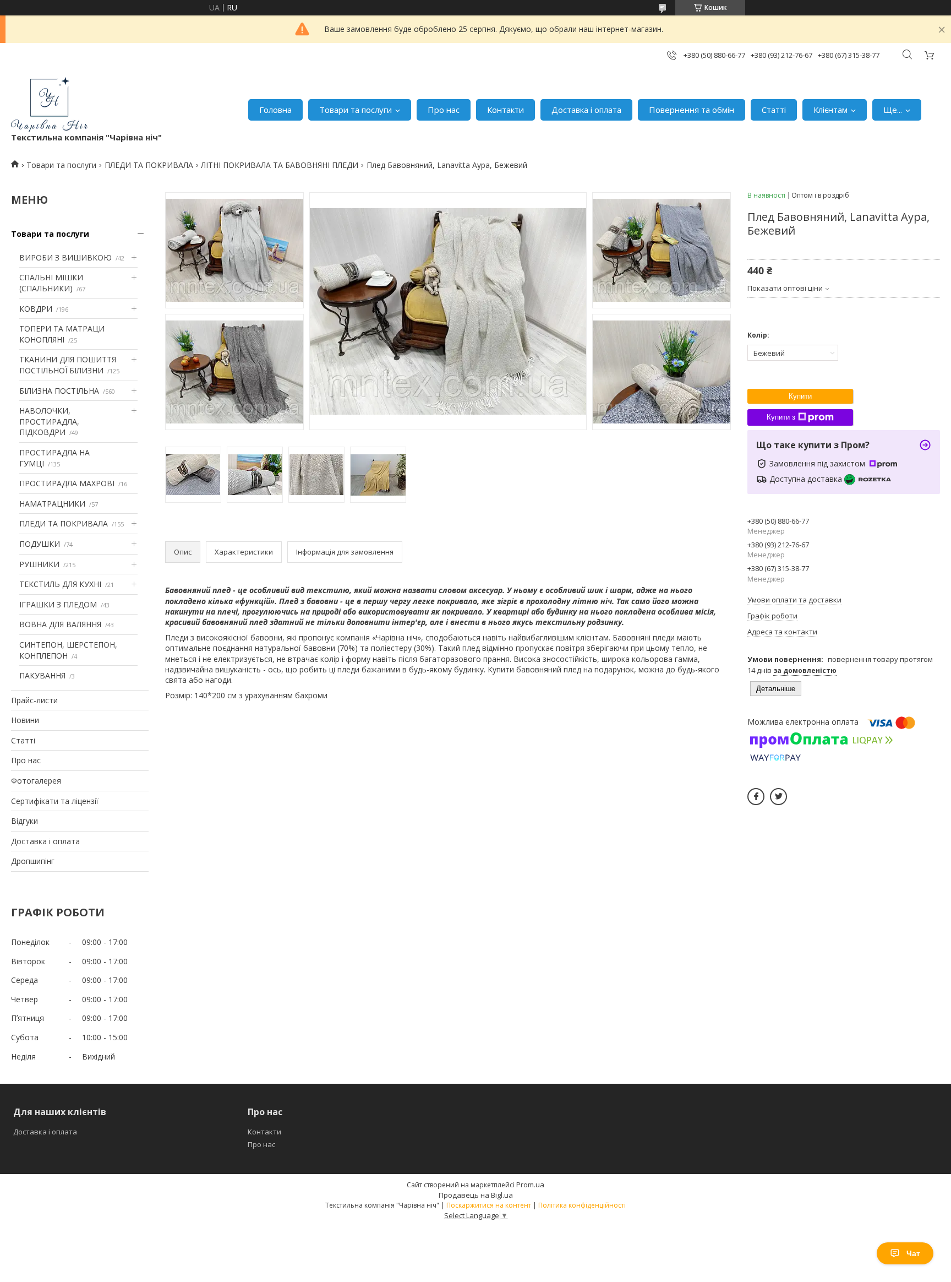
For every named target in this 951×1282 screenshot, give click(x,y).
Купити (800, 396)
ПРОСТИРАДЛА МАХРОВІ (66, 483)
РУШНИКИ (39, 564)
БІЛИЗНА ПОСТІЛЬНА (59, 390)
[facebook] (755, 796)
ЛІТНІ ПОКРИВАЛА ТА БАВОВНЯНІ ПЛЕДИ (279, 165)
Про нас (444, 109)
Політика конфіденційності (582, 1205)
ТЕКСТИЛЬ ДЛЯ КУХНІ (60, 584)
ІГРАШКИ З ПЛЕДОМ (58, 604)
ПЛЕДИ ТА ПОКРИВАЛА (149, 165)
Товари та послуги (355, 109)
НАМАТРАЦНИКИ (52, 503)
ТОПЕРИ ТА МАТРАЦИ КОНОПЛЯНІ (62, 334)
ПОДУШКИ (39, 544)
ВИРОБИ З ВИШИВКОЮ (65, 257)
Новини (25, 720)
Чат (913, 1253)
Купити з (781, 417)
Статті (774, 109)
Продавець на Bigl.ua (476, 1195)
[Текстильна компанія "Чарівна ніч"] (49, 104)
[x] (778, 796)
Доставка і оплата (586, 109)
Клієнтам (830, 109)
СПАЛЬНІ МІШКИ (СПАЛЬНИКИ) (51, 283)
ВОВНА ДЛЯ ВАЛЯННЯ (60, 624)
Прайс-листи (34, 700)
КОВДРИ (35, 308)
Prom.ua (530, 1184)
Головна (275, 109)
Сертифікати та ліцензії (55, 801)
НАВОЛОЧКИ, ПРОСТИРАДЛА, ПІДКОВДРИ (49, 421)
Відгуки (24, 821)
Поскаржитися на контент (488, 1205)
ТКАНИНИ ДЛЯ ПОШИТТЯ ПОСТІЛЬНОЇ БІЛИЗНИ (67, 365)
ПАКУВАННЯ (42, 675)
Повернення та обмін (691, 109)
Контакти (505, 109)
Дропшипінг (32, 861)
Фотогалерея (36, 780)
